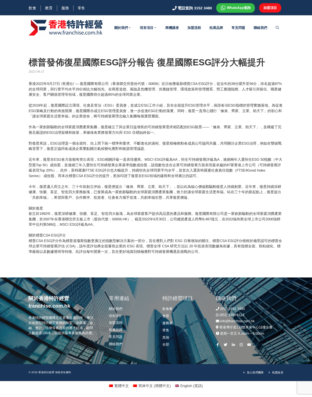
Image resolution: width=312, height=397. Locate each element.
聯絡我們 (260, 28)
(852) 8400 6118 (232, 315)
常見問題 (238, 28)
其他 (165, 337)
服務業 (167, 323)
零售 (81, 8)
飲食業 (167, 309)
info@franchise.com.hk (237, 321)
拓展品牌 (216, 28)
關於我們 (121, 28)
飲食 (32, 8)
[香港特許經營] (66, 27)
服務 (65, 8)
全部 (165, 344)
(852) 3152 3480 (232, 309)
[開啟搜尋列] (277, 27)
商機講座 (172, 28)
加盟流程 (194, 28)
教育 (49, 8)
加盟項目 (270, 8)
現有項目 (146, 28)
